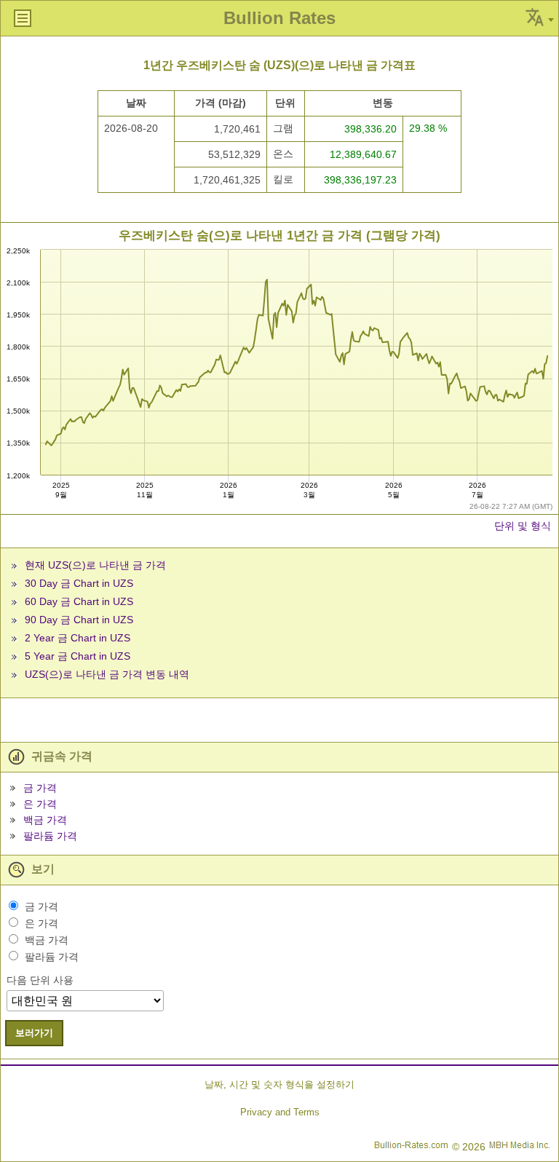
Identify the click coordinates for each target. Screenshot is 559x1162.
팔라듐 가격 (50, 836)
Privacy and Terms (280, 1112)
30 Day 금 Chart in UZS (79, 583)
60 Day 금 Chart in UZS (79, 601)
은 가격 (40, 804)
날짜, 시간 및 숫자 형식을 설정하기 (279, 1084)
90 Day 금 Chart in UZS (79, 619)
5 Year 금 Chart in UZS (77, 656)
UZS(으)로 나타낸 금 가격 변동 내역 (107, 674)
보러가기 (34, 1032)
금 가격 (40, 788)
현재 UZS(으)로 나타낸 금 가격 (95, 565)
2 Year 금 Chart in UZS (77, 638)
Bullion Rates (279, 18)
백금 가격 (45, 820)
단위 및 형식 (522, 525)
